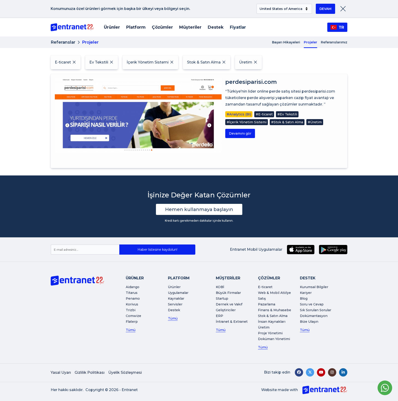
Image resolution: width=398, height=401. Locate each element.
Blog (303, 298)
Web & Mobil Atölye (274, 293)
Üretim (263, 327)
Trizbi (130, 310)
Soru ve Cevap (312, 304)
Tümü (130, 330)
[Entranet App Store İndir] (300, 249)
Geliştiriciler (226, 310)
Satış (262, 298)
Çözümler (162, 27)
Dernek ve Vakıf (229, 304)
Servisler (175, 304)
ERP (219, 316)
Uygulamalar (178, 293)
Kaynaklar (176, 298)
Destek (216, 27)
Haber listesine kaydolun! (157, 249)
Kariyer (306, 293)
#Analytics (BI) (239, 114)
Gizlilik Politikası (90, 372)
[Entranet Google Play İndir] (333, 249)
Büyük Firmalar (228, 293)
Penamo (133, 298)
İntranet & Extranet (232, 322)
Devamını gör (240, 133)
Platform (136, 27)
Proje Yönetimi (270, 333)
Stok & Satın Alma (272, 316)
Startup (222, 298)
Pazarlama (266, 304)
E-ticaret (265, 287)
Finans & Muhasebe (274, 310)
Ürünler (112, 27)
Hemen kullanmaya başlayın (199, 209)
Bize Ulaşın (309, 322)
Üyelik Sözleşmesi (125, 372)
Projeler (310, 42)
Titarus (132, 293)
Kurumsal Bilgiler (314, 287)
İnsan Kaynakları (271, 322)
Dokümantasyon (314, 316)
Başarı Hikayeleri (286, 42)
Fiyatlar (238, 27)
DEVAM (325, 9)
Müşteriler (190, 27)
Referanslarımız (334, 42)
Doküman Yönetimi (274, 339)
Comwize (133, 316)
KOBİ (220, 287)
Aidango (132, 287)
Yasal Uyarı (61, 372)
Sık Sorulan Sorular (315, 310)
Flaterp (132, 322)
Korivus (132, 304)
